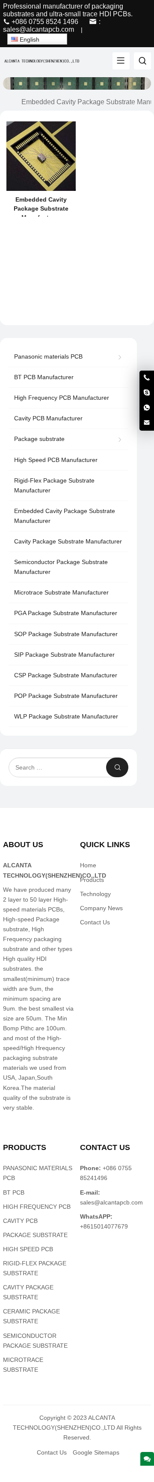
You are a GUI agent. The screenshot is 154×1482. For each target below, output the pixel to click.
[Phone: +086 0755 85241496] (146, 378)
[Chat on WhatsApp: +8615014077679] (146, 408)
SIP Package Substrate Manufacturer (64, 654)
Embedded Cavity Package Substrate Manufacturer (64, 515)
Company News (101, 908)
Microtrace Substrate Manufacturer (61, 592)
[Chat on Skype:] (146, 393)
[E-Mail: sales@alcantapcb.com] (146, 423)
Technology (95, 893)
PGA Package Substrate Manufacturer (65, 613)
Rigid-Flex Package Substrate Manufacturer (54, 485)
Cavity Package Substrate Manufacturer (68, 541)
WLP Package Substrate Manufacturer (66, 716)
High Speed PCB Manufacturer (56, 459)
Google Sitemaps (96, 1452)
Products (92, 879)
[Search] (142, 60)
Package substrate (39, 438)
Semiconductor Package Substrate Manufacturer (61, 566)
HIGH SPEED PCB (28, 1249)
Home (88, 865)
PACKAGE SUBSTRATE (35, 1234)
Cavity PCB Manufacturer (48, 418)
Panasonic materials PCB (48, 356)
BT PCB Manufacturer (44, 377)
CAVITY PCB (20, 1220)
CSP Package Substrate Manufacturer (65, 675)
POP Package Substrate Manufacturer (66, 695)
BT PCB (13, 1192)
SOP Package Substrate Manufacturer (66, 634)
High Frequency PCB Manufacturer (61, 397)
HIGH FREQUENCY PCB (37, 1206)
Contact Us (95, 922)
